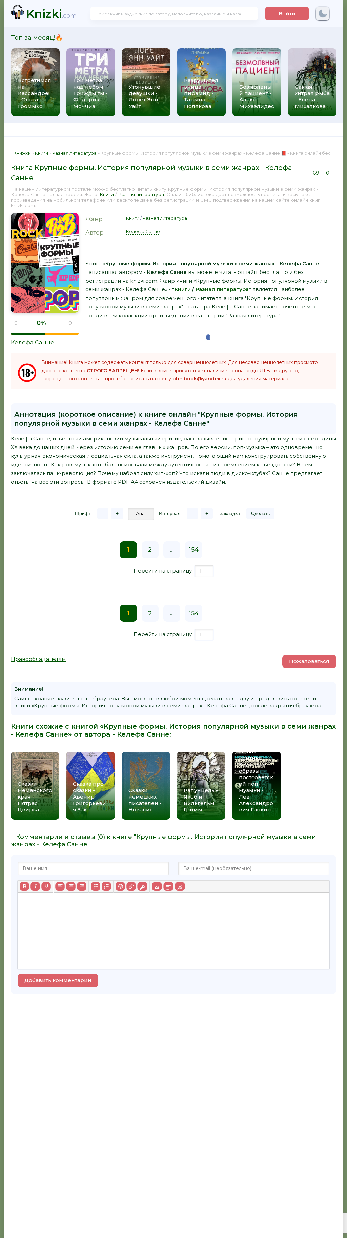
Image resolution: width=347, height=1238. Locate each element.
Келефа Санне (32, 342)
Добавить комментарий (57, 980)
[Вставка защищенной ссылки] (142, 886)
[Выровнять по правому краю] (81, 886)
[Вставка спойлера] (168, 886)
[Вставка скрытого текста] (180, 886)
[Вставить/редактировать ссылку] (131, 886)
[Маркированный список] (95, 886)
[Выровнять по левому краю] (60, 886)
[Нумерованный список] (106, 886)
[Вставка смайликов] (120, 886)
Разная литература (141, 194)
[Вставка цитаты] (157, 886)
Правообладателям (38, 659)
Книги (107, 194)
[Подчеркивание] (46, 886)
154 (193, 550)
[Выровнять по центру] (71, 886)
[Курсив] (35, 886)
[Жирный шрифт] (24, 886)
